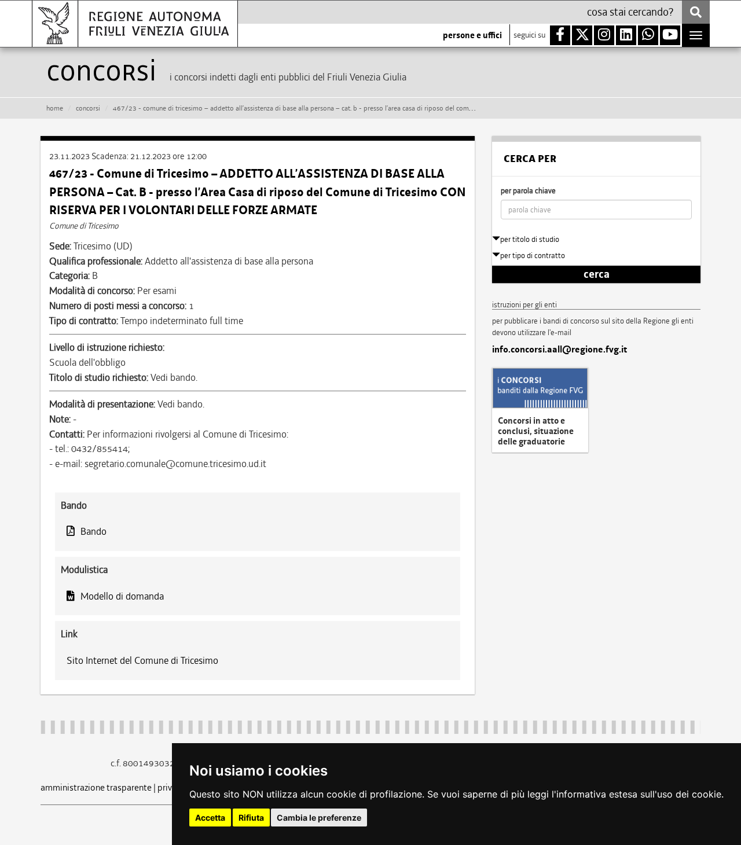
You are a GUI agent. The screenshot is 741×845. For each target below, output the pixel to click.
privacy (171, 787)
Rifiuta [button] (251, 817)
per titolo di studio (529, 239)
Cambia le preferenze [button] (319, 817)
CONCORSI (88, 108)
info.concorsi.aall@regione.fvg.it (559, 349)
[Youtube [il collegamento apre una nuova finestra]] (670, 35)
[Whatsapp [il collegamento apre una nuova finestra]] (648, 35)
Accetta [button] (210, 817)
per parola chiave (528, 191)
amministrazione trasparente (96, 787)
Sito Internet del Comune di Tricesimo (142, 660)
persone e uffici (472, 35)
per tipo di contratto (532, 255)
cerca (597, 274)
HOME (54, 108)
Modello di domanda (122, 596)
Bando (93, 531)
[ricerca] (696, 12)
